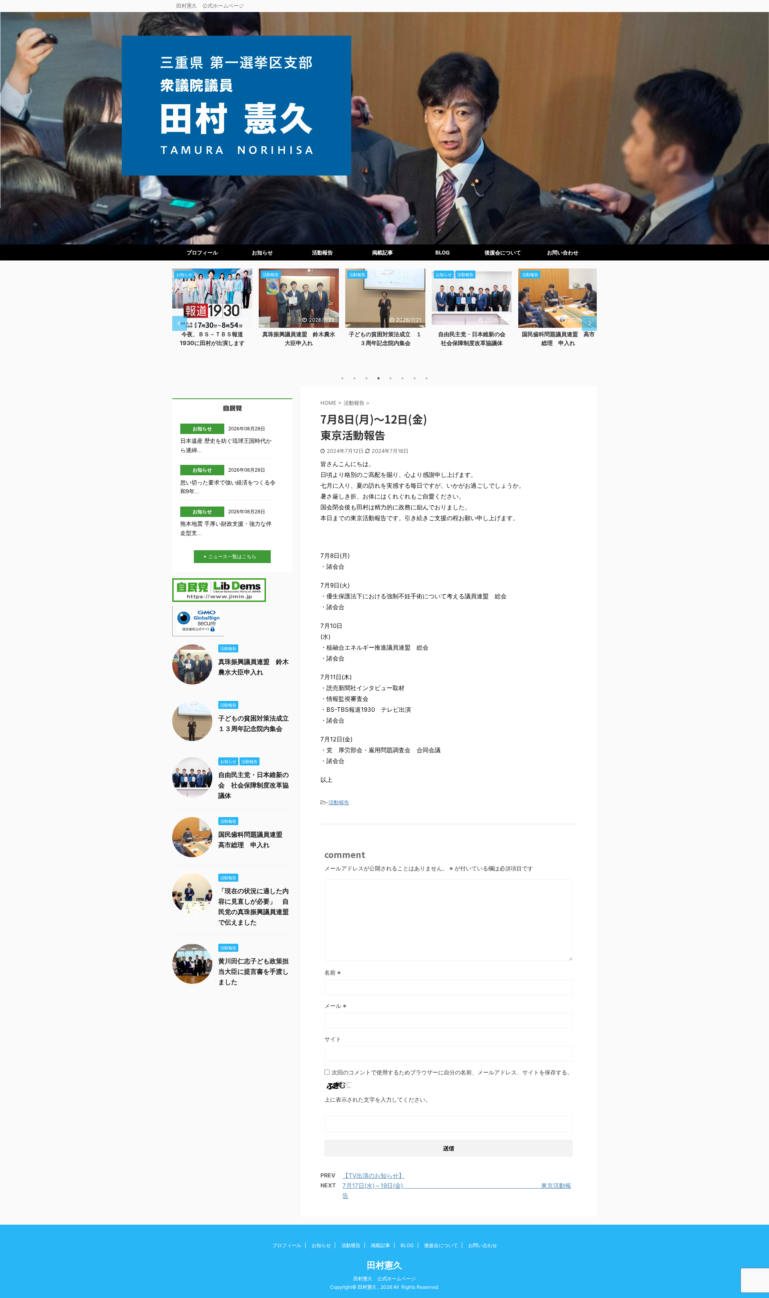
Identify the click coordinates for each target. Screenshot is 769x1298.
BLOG (442, 252)
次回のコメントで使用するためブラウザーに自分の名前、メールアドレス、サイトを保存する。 (452, 1072)
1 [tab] (342, 378)
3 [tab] (366, 378)
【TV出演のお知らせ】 (373, 1175)
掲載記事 (382, 252)
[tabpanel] (212, 309)
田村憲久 (384, 1265)
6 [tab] (403, 378)
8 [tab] (427, 378)
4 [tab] (378, 378)
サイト (332, 1039)
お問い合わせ (562, 252)
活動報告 (322, 252)
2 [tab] (354, 378)
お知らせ (262, 252)
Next (589, 323)
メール (335, 1005)
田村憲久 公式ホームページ (384, 1279)
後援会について (503, 252)
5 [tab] (391, 378)
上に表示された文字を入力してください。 (377, 1099)
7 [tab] (415, 378)
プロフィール (202, 252)
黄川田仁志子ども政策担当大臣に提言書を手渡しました (253, 971)
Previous (179, 323)
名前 (332, 972)
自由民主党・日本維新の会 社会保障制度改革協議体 (253, 785)
